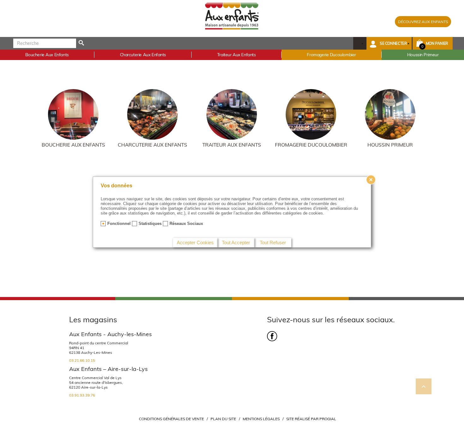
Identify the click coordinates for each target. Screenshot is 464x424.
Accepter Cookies (195, 242)
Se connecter (393, 43)
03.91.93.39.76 (82, 395)
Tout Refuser (273, 242)
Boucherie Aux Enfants (73, 145)
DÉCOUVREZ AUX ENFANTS (423, 21)
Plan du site (223, 418)
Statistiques (150, 223)
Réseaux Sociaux (186, 223)
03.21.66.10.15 (82, 360)
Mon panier (437, 43)
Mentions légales (261, 418)
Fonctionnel (119, 223)
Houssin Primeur (390, 145)
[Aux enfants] (232, 15)
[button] (389, 43)
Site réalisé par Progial (311, 418)
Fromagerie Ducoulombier (311, 145)
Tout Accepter (236, 242)
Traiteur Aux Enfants (231, 145)
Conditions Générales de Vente (171, 418)
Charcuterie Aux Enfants (152, 145)
